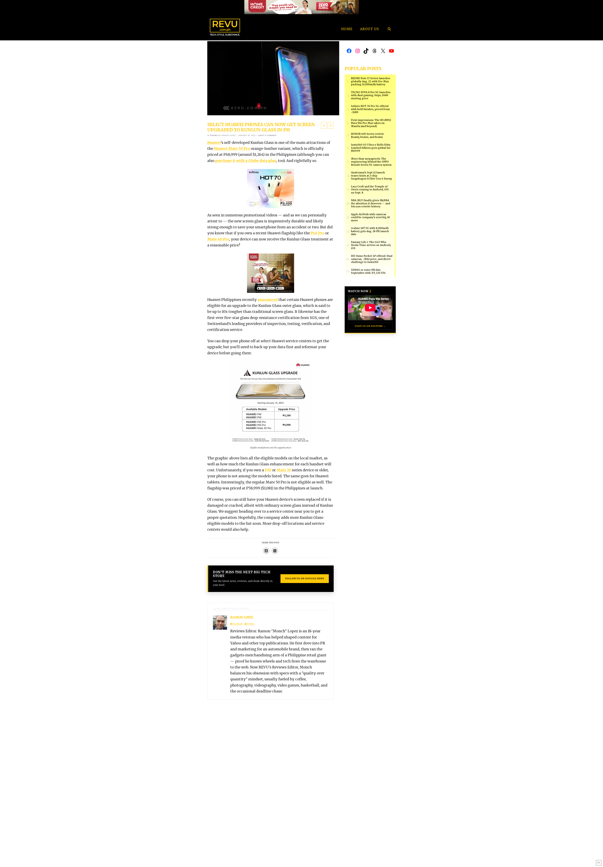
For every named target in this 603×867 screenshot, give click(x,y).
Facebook (237, 624)
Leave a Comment (267, 135)
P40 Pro (317, 233)
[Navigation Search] (389, 20)
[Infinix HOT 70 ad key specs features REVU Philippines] (270, 188)
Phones (214, 135)
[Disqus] (270, 738)
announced (268, 299)
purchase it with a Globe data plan (245, 160)
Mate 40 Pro (218, 239)
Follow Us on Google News (304, 578)
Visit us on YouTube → (370, 326)
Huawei (214, 142)
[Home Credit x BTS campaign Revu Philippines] (301, 7)
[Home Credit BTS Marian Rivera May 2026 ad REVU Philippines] (270, 273)
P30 (268, 470)
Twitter (250, 624)
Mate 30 (284, 470)
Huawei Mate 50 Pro (232, 148)
